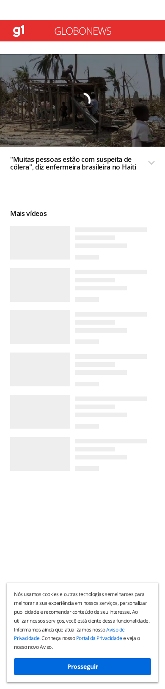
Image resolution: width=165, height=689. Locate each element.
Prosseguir (82, 666)
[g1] (19, 30)
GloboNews (82, 30)
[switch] (82, 166)
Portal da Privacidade (99, 638)
